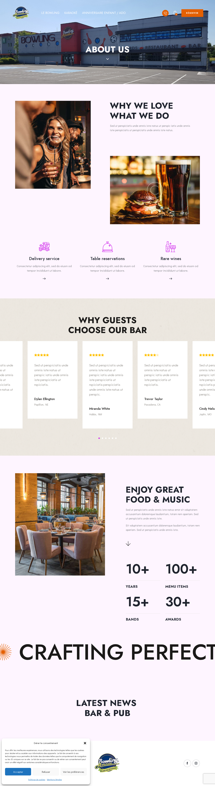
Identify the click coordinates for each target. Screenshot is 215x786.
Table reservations (107, 258)
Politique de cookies (36, 779)
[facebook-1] (187, 763)
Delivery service (44, 258)
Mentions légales (54, 779)
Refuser (46, 771)
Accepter (18, 771)
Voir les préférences (73, 771)
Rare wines (171, 258)
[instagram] (196, 763)
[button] (85, 743)
